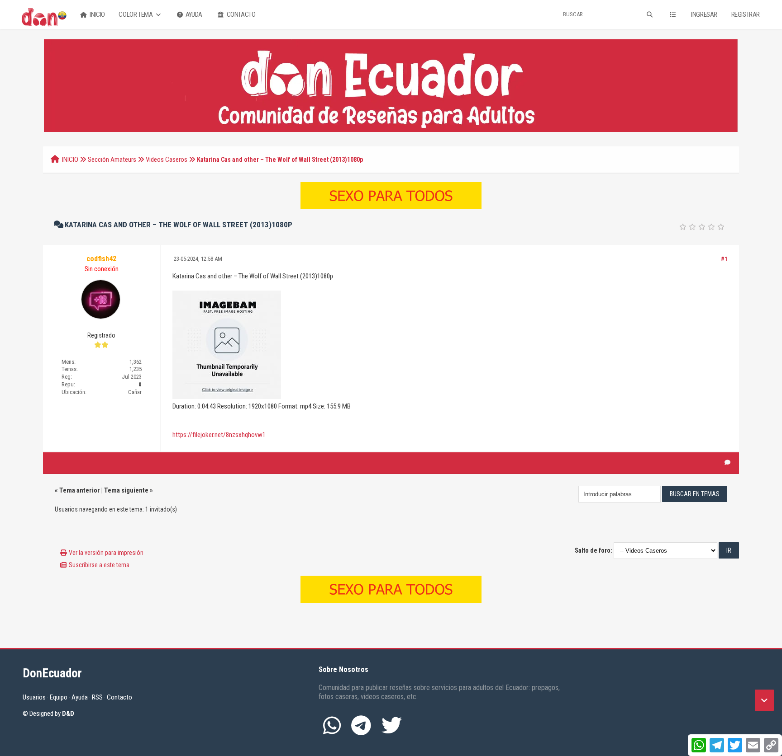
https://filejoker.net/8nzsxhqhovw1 (219, 435)
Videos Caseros (166, 159)
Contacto (240, 14)
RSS (97, 697)
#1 (724, 258)
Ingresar (704, 14)
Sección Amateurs (112, 159)
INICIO (70, 159)
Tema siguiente (126, 490)
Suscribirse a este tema (99, 564)
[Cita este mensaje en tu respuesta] (727, 462)
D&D (68, 713)
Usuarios (34, 697)
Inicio (97, 14)
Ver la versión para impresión (106, 552)
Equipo (58, 697)
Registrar (745, 14)
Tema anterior (79, 490)
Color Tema (136, 14)
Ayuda (193, 14)
